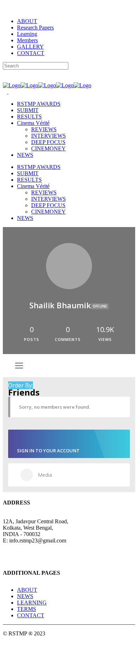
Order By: (20, 385)
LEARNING (32, 603)
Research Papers (35, 27)
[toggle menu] (19, 366)
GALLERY (30, 47)
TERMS (26, 609)
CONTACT (30, 53)
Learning (27, 34)
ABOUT (27, 21)
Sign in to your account (48, 450)
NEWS (25, 596)
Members (27, 40)
